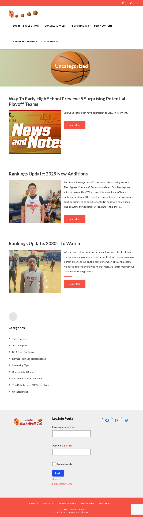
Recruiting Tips (20, 365)
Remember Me (64, 464)
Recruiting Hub (80, 25)
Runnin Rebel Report (23, 371)
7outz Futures (20, 338)
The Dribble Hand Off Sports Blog (30, 385)
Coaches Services (55, 25)
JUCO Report (19, 345)
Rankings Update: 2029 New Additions (48, 174)
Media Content (103, 25)
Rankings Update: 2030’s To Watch (44, 243)
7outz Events (48, 41)
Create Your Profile (25, 41)
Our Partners (104, 503)
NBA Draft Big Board (23, 352)
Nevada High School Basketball (29, 358)
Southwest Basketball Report (28, 378)
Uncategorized (20, 391)
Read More (74, 125)
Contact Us (47, 503)
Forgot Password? (62, 483)
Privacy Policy (87, 503)
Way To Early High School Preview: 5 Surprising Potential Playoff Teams (67, 101)
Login (16, 25)
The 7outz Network (67, 503)
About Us (33, 503)
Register (57, 478)
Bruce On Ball (31, 25)
